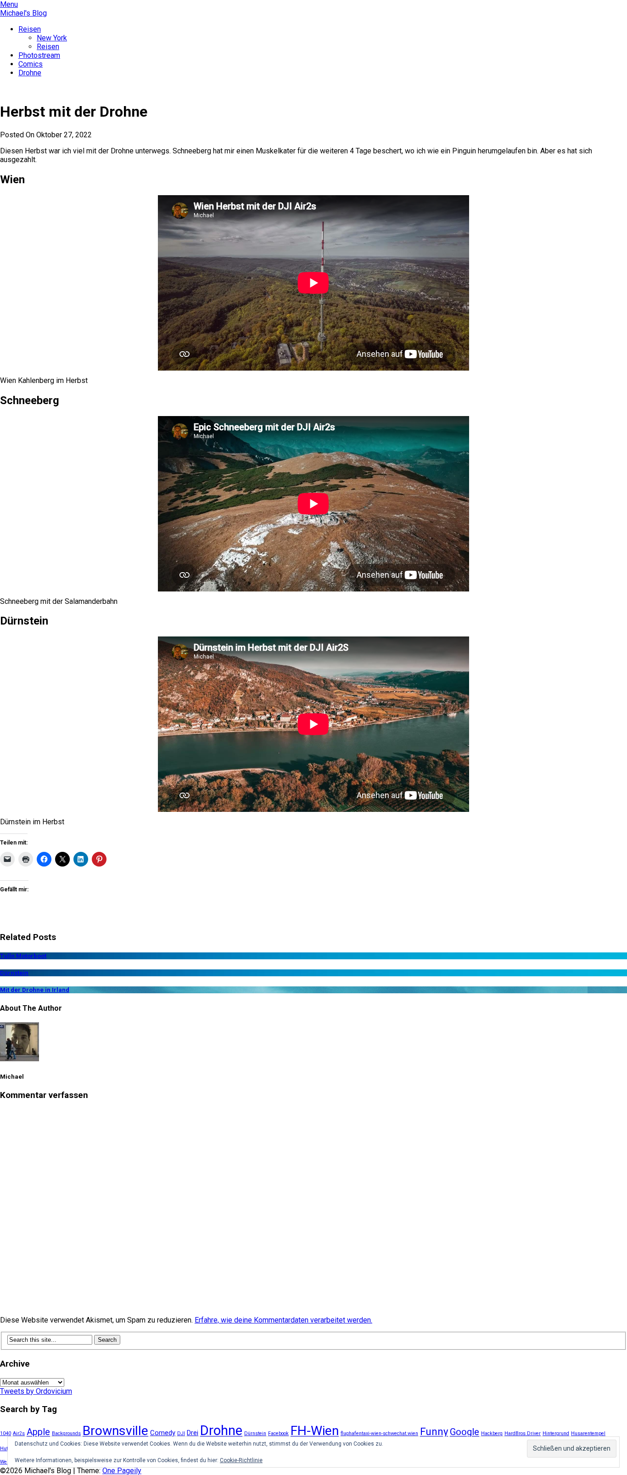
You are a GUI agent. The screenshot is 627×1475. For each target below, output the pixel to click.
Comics (30, 64)
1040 (5, 1433)
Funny (434, 1431)
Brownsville (115, 1430)
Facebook (278, 1433)
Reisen (29, 29)
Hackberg (492, 1433)
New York (52, 38)
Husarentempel (588, 1433)
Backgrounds (66, 1433)
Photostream (39, 55)
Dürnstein (255, 1433)
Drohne (29, 72)
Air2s (19, 1433)
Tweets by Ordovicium (36, 1391)
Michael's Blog (23, 13)
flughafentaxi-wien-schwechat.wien (379, 1433)
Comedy (162, 1433)
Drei (192, 1433)
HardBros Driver (522, 1433)
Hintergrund (556, 1433)
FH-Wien (315, 1430)
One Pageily (121, 1470)
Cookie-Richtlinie (241, 1460)
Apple (38, 1431)
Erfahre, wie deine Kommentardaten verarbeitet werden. (283, 1320)
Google (464, 1431)
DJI (181, 1433)
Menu (9, 4)
